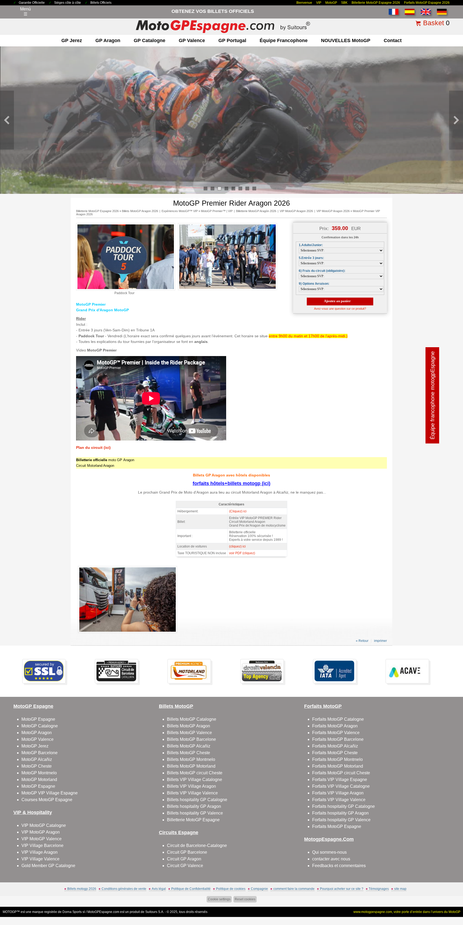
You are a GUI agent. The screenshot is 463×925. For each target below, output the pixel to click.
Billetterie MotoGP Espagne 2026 (376, 3)
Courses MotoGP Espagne (46, 799)
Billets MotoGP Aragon (188, 726)
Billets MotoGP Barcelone (191, 739)
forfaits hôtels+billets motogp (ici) (231, 483)
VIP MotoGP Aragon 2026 (296, 211)
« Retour (362, 641)
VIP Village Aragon (39, 852)
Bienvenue (304, 3)
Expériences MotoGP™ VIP (180, 211)
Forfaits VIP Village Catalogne (341, 786)
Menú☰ (25, 11)
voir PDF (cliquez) (242, 553)
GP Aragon (107, 40)
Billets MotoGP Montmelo (191, 759)
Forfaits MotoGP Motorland (337, 766)
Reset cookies (245, 899)
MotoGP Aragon (36, 732)
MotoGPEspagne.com (103, 912)
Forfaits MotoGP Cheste (335, 752)
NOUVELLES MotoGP (345, 40)
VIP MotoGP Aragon (40, 832)
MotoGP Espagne (38, 719)
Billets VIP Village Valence (192, 793)
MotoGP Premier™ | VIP (217, 211)
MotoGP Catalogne (39, 726)
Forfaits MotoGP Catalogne (338, 719)
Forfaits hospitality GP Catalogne (343, 806)
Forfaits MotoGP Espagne (336, 826)
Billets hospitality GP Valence (195, 813)
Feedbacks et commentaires (339, 865)
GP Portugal (232, 40)
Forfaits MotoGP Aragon (335, 726)
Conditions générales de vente (124, 889)
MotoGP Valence (37, 739)
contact (393, 40)
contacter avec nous (331, 859)
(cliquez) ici (237, 546)
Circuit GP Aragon (184, 859)
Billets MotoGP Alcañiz (188, 746)
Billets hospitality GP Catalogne (197, 799)
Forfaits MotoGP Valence (336, 732)
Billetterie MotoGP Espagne (193, 819)
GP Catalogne (149, 40)
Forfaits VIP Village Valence (338, 799)
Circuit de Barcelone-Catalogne (197, 845)
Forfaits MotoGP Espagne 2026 (427, 3)
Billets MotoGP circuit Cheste (194, 773)
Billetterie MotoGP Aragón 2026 (256, 211)
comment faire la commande (294, 889)
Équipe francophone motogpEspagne (432, 395)
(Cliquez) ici (238, 511)
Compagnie (259, 889)
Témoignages (379, 889)
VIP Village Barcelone (42, 845)
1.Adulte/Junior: (311, 245)
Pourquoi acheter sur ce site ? (341, 889)
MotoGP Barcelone (39, 752)
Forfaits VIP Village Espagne (339, 779)
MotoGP (331, 3)
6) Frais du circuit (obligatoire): (322, 271)
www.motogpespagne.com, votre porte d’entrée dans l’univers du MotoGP (406, 912)
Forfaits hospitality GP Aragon (340, 813)
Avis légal (159, 889)
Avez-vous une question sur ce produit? (340, 308)
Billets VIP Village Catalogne (194, 779)
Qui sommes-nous (329, 852)
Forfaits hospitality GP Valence (341, 819)
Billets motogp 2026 (81, 889)
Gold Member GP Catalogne (48, 865)
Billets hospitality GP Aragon (194, 806)
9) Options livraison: (314, 284)
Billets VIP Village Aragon (191, 786)
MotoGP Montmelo (39, 773)
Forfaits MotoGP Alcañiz (335, 746)
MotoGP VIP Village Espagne (49, 793)
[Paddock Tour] (125, 289)
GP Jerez (71, 40)
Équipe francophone (284, 40)
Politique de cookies (230, 889)
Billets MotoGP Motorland (191, 766)
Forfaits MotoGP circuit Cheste (341, 773)
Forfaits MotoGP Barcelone (338, 739)
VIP (318, 3)
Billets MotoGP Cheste (188, 752)
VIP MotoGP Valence (41, 839)
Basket (433, 23)
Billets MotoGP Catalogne (191, 719)
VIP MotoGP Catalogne (43, 825)
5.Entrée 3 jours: (311, 258)
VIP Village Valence (40, 859)
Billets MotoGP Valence (189, 732)
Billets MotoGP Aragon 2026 (140, 211)
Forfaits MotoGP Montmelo (337, 759)
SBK (344, 3)
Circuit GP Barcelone (187, 852)
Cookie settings (219, 899)
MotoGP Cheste (36, 766)
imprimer (380, 641)
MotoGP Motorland (39, 779)
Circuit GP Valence (185, 865)
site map (400, 889)
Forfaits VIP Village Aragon (338, 793)
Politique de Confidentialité (191, 889)
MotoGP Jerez (34, 746)
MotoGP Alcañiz (36, 759)
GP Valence (192, 40)
